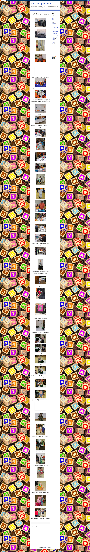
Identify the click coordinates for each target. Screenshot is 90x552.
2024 (52, 14)
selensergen (46, 547)
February (54, 44)
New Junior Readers (55, 29)
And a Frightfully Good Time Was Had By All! (55, 27)
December (54, 23)
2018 (52, 18)
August (53, 39)
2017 (52, 19)
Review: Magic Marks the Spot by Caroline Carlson (55, 37)
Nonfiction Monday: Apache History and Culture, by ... (55, 35)
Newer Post (32, 542)
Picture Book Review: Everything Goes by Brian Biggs (55, 26)
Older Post (48, 542)
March (53, 43)
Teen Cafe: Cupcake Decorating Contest (55, 32)
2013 (52, 22)
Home (40, 542)
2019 (52, 17)
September (54, 38)
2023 (52, 15)
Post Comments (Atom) (36, 543)
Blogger (50, 547)
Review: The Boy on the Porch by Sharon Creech (55, 33)
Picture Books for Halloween (55, 31)
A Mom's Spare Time (41, 3)
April (53, 42)
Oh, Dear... (54, 30)
